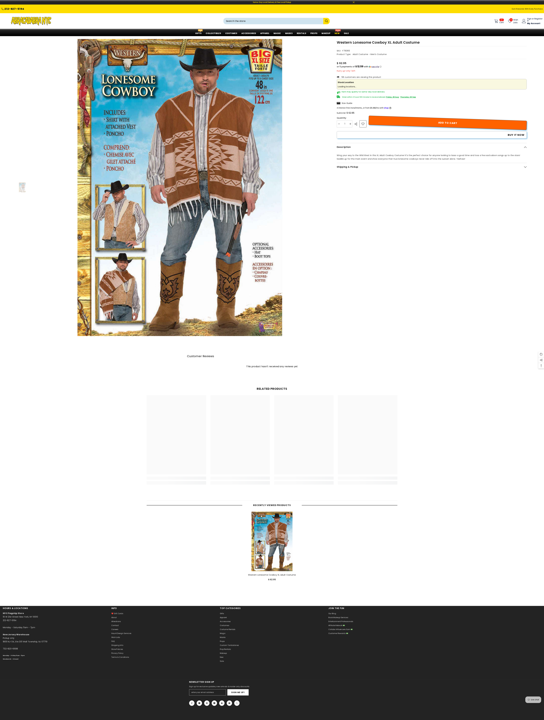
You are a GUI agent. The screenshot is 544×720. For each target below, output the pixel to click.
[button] (432, 66)
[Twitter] (237, 703)
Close (353, 2)
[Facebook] (192, 703)
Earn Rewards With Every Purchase (527, 9)
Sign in (529, 20)
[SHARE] (356, 124)
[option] (179, 187)
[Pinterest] (207, 703)
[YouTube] (229, 703)
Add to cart (447, 123)
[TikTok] (214, 703)
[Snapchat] (222, 703)
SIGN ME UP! (238, 692)
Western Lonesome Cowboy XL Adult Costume (272, 574)
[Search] (276, 21)
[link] (362, 123)
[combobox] (273, 21)
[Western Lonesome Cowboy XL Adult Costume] (272, 541)
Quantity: (342, 118)
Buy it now (516, 135)
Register (538, 19)
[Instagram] (199, 703)
